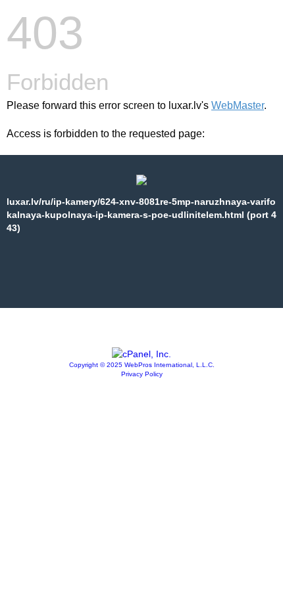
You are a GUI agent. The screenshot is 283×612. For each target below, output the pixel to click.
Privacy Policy (142, 374)
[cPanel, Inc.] (141, 354)
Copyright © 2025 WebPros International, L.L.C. (142, 364)
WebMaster (237, 105)
